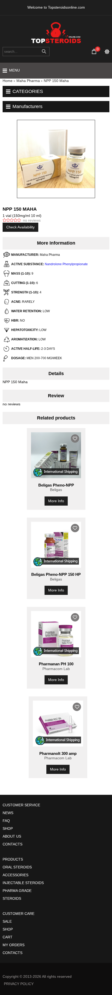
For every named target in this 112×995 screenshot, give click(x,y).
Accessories (15, 875)
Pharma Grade (17, 891)
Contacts (12, 844)
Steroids (12, 898)
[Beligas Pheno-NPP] (56, 455)
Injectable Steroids (23, 883)
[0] (94, 51)
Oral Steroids (17, 867)
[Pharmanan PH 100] (56, 634)
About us (12, 836)
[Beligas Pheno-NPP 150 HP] (56, 545)
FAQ (6, 821)
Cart (8, 937)
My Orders (13, 945)
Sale (7, 921)
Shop (8, 828)
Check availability (20, 227)
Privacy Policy (19, 984)
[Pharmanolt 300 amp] (58, 724)
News (8, 813)
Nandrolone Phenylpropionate (66, 264)
